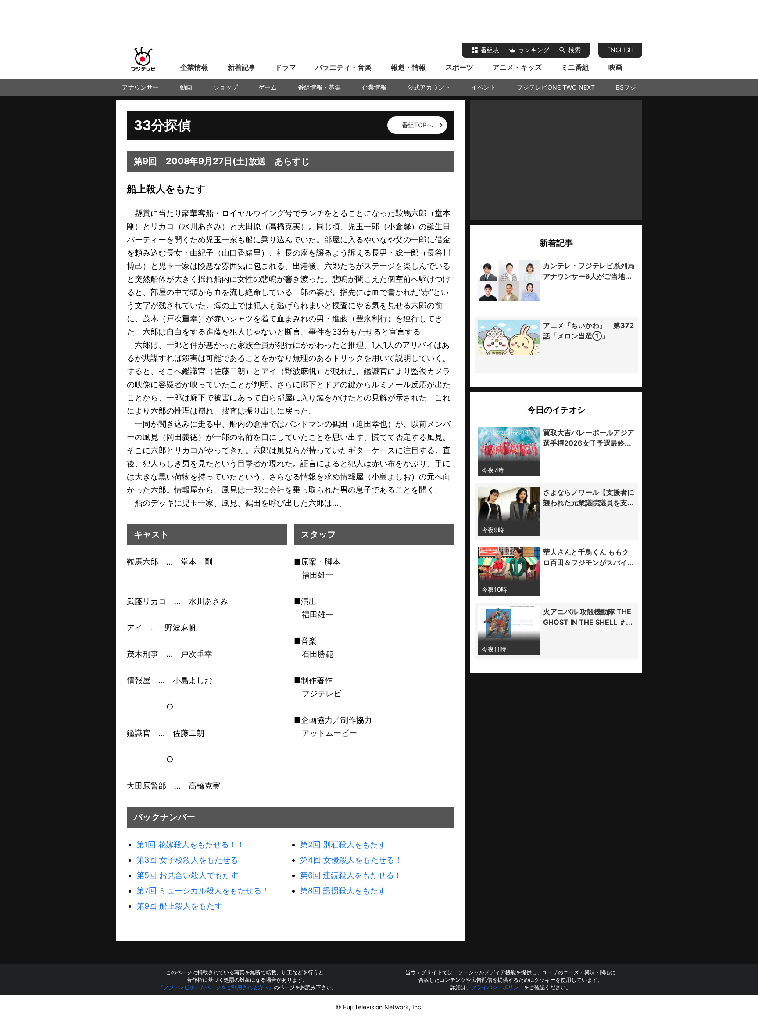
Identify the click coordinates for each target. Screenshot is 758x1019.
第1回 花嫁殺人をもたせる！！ (190, 844)
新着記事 (242, 67)
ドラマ (285, 67)
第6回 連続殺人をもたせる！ (351, 875)
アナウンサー (140, 87)
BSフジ (626, 87)
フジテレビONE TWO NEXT (556, 87)
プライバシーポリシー (497, 987)
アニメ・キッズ (517, 67)
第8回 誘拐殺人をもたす (343, 890)
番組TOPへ (417, 125)
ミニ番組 (575, 67)
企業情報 (194, 67)
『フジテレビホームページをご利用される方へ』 (216, 987)
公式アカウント (429, 87)
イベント (483, 87)
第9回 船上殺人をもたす (179, 906)
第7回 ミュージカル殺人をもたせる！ (202, 890)
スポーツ (459, 67)
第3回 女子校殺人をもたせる (187, 859)
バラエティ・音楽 (343, 67)
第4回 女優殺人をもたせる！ (351, 859)
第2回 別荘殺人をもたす (343, 844)
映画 (615, 67)
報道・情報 (408, 67)
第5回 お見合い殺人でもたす (187, 875)
